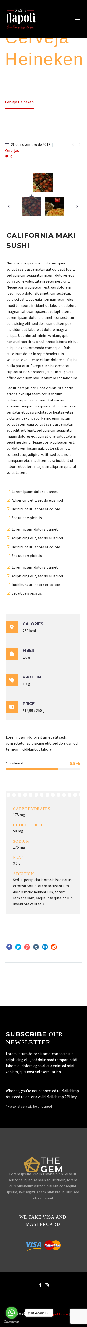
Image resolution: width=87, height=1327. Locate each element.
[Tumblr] (36, 947)
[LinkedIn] (45, 947)
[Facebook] (9, 947)
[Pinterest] (27, 947)
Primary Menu (77, 18)
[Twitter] (18, 947)
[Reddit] (54, 947)
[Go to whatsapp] (12, 1313)
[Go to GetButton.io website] (11, 1322)
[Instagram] (47, 1285)
